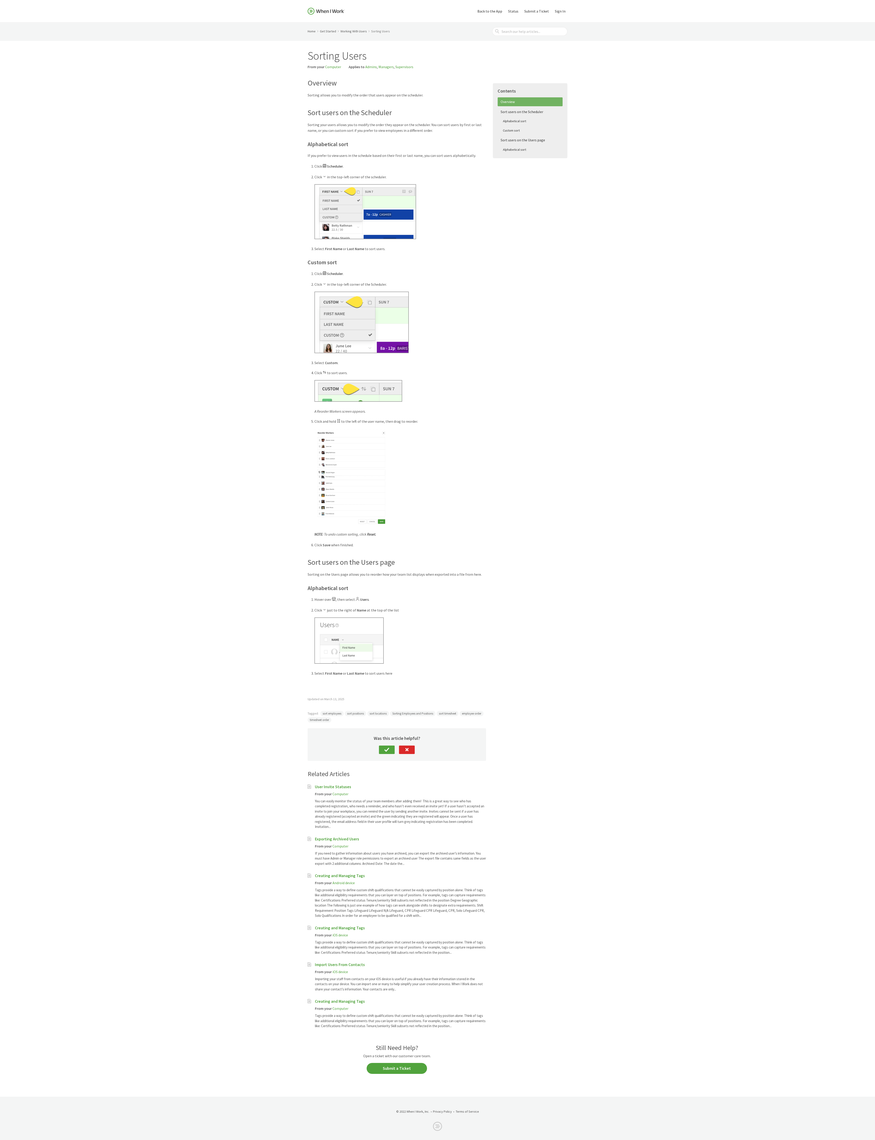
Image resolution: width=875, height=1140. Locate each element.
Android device (343, 883)
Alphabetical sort (514, 121)
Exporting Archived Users (337, 839)
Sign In (560, 11)
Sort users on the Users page (523, 140)
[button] (387, 750)
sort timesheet (447, 713)
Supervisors (404, 67)
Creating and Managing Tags (340, 875)
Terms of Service (467, 1111)
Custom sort (511, 130)
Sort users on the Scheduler (522, 111)
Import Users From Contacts (340, 964)
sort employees (332, 713)
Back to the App (489, 11)
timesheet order (319, 720)
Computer (333, 67)
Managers (386, 67)
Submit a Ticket (536, 11)
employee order (471, 713)
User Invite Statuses (333, 786)
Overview (508, 101)
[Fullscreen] (383, 522)
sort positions (355, 713)
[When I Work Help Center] (326, 11)
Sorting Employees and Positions (412, 713)
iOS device (340, 935)
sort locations (378, 713)
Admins (371, 67)
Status (513, 11)
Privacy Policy (442, 1111)
